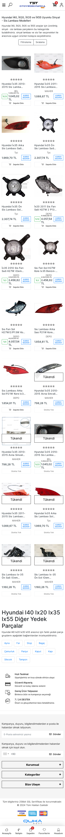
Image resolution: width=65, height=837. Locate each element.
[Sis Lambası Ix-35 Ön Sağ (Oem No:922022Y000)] (16, 553)
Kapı (50, 651)
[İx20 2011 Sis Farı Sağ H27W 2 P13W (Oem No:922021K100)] (48, 185)
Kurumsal (32, 764)
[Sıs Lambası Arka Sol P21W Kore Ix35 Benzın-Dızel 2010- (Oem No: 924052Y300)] (16, 369)
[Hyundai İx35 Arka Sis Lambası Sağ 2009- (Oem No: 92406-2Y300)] (16, 124)
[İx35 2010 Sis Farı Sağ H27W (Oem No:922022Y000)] (16, 247)
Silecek (8, 659)
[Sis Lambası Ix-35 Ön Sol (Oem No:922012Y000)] (48, 553)
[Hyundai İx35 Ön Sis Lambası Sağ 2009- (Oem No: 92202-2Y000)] (48, 124)
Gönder (57, 734)
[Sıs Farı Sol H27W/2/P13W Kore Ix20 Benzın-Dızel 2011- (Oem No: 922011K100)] (16, 308)
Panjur (24, 651)
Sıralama (40, 42)
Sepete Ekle (18, 103)
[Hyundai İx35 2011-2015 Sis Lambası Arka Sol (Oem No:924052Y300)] (16, 492)
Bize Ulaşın (32, 784)
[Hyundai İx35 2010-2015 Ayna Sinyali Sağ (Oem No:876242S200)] (48, 369)
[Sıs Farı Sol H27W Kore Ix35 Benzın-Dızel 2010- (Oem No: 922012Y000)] (48, 247)
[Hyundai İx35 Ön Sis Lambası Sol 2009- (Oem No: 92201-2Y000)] (16, 185)
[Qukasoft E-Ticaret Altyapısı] (32, 822)
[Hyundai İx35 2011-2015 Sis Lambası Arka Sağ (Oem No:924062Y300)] (48, 63)
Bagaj (42, 643)
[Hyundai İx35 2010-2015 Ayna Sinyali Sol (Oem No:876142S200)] (16, 431)
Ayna (7, 643)
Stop (29, 643)
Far (18, 643)
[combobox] (6, 754)
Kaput (38, 651)
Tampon (23, 659)
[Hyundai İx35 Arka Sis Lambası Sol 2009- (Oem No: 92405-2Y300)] (48, 492)
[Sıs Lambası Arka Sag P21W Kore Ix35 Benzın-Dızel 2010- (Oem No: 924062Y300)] (48, 308)
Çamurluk (9, 651)
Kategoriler (32, 774)
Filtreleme (26, 42)
